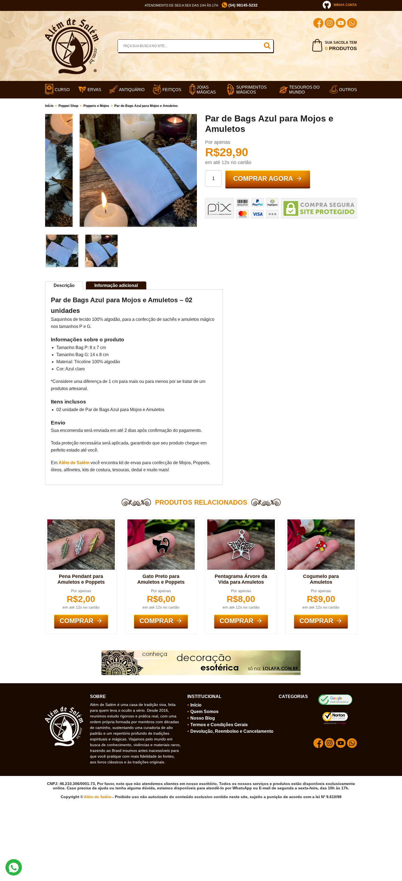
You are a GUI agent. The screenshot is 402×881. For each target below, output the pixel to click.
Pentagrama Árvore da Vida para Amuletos (241, 579)
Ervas (94, 89)
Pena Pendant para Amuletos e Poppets (81, 579)
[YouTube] (341, 24)
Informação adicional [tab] (116, 285)
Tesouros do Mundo (304, 89)
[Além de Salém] (72, 20)
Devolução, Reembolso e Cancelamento (231, 731)
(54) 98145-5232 (242, 5)
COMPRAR (76, 620)
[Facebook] (318, 24)
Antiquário (132, 89)
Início (49, 106)
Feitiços (171, 89)
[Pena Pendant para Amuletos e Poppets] (81, 521)
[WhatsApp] (352, 24)
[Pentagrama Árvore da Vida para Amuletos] (241, 521)
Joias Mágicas (206, 89)
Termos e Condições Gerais (219, 724)
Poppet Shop (68, 106)
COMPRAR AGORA (263, 178)
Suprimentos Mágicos (251, 89)
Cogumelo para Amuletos (321, 579)
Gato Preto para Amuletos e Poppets (161, 579)
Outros (348, 89)
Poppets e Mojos (96, 106)
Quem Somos (204, 711)
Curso (62, 89)
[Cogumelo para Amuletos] (321, 521)
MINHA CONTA (345, 5)
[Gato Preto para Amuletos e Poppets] (161, 521)
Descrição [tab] (64, 285)
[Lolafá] (201, 652)
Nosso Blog (202, 718)
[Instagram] (329, 24)
